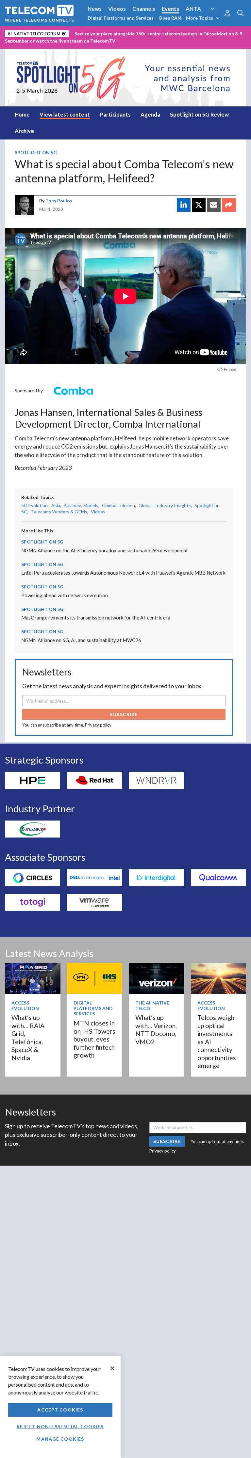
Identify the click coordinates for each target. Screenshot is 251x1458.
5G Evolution (34, 505)
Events (170, 8)
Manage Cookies (60, 1439)
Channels (143, 8)
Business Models (81, 505)
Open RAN (170, 18)
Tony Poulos (58, 200)
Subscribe (124, 714)
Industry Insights (173, 505)
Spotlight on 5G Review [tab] (199, 114)
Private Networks (204, 32)
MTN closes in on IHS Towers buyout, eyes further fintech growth (94, 1039)
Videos (117, 8)
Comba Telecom (118, 505)
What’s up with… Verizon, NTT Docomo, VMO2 (156, 1029)
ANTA (193, 8)
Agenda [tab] (150, 114)
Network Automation (79, 32)
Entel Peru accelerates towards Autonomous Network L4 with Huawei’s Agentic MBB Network (123, 573)
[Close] (112, 1368)
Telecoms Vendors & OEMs (59, 511)
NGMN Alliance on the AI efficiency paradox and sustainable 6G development (104, 550)
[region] (60, 1407)
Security (17, 43)
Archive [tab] (24, 130)
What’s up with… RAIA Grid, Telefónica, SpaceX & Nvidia (27, 1037)
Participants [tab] (115, 114)
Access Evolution (27, 32)
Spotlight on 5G (36, 152)
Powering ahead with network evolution (64, 595)
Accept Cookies (60, 1409)
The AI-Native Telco (152, 1005)
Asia (55, 505)
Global (145, 505)
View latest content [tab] (65, 114)
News (95, 8)
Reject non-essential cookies (60, 1426)
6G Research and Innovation (144, 32)
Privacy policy (98, 725)
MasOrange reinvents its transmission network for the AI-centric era (95, 617)
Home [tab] (22, 114)
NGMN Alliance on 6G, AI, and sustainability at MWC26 (81, 640)
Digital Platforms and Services (121, 18)
